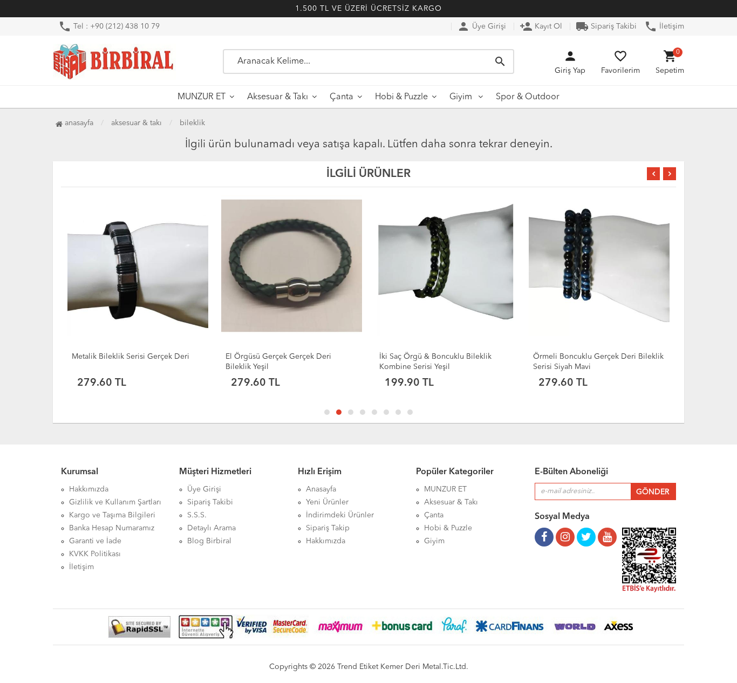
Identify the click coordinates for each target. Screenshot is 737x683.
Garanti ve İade (95, 541)
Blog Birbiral (209, 541)
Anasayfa (78, 123)
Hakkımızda (88, 489)
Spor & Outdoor (527, 97)
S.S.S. (197, 515)
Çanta (341, 97)
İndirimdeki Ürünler (340, 515)
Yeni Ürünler (327, 502)
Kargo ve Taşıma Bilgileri (112, 515)
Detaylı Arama (211, 528)
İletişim (664, 26)
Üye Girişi (481, 26)
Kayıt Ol (541, 26)
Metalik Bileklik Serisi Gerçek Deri (130, 356)
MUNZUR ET (202, 97)
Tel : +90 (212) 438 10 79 (109, 26)
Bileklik (192, 123)
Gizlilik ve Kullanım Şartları (115, 502)
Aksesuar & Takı (277, 97)
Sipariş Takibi (606, 26)
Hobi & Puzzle (401, 97)
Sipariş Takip (328, 528)
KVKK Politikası (95, 554)
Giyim (461, 97)
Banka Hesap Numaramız (111, 528)
